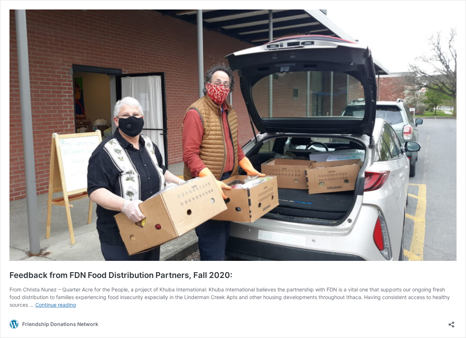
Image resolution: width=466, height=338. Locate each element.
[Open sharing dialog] (451, 322)
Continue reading (55, 305)
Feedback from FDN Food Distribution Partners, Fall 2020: (120, 275)
